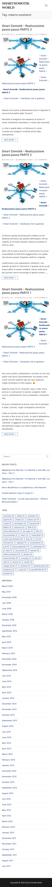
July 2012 (6, 799)
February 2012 (8, 827)
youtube (8, 573)
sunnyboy (26, 558)
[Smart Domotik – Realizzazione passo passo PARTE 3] (26, 43)
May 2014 (6, 687)
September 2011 (9, 855)
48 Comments (41, 298)
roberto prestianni (11, 554)
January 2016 (8, 619)
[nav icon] (46, 5)
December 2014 (9, 659)
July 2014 (6, 676)
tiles (37, 558)
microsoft (8, 543)
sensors (27, 554)
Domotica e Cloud (25, 34)
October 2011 (8, 849)
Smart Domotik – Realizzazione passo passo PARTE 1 (23, 291)
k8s (39, 531)
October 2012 (8, 782)
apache (7, 520)
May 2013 (6, 743)
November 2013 (9, 709)
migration (22, 543)
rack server (21, 550)
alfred (21, 516)
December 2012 (9, 771)
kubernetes (37, 535)
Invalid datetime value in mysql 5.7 (18, 493)
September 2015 (9, 631)
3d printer (8, 516)
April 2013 (6, 748)
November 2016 (9, 597)
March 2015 (7, 648)
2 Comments (42, 34)
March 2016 (7, 614)
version (28, 562)
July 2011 (6, 866)
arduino (19, 520)
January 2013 (8, 765)
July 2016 (6, 603)
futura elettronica (11, 531)
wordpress (8, 570)
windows (25, 566)
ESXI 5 (32, 527)
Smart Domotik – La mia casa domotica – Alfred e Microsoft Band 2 (25, 500)
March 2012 (7, 821)
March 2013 (7, 754)
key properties (10, 535)
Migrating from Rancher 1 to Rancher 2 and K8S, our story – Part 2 (26, 471)
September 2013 (9, 720)
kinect (24, 535)
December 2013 (9, 703)
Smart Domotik (10, 558)
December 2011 (9, 838)
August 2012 (7, 793)
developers (20, 523)
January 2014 (8, 698)
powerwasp (39, 547)
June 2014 (6, 681)
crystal (7, 523)
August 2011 (7, 860)
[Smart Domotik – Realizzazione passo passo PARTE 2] (26, 169)
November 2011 (9, 844)
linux (29, 539)
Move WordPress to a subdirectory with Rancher (24, 487)
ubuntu (16, 562)
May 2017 (6, 592)
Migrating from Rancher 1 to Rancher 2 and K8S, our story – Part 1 (26, 480)
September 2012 (9, 787)
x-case (22, 570)
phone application (20, 547)
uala (6, 562)
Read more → (10, 140)
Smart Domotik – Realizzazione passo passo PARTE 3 (23, 27)
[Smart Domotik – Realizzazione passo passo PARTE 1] (26, 307)
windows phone (41, 566)
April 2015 (6, 642)
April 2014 (6, 692)
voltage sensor (10, 566)
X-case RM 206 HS (37, 570)
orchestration (36, 543)
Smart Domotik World (15, 5)
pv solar (7, 550)
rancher (34, 550)
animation (33, 516)
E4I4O (7, 527)
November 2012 (9, 776)
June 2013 (6, 737)
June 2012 (6, 804)
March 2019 (7, 586)
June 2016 (6, 608)
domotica (34, 523)
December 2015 (9, 625)
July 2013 (6, 732)
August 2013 (7, 726)
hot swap (28, 531)
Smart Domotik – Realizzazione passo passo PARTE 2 (23, 153)
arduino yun (33, 520)
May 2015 (6, 636)
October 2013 (8, 715)
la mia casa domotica (13, 539)
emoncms (19, 527)
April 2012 (6, 815)
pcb (6, 547)
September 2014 (9, 670)
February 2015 (8, 653)
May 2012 (6, 810)
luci (38, 539)
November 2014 (9, 664)
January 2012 (8, 832)
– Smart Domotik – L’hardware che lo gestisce (23, 98)
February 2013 (8, 760)
